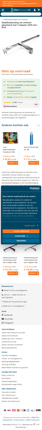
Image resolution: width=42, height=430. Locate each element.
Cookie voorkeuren (33, 420)
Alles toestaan (21, 231)
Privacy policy (19, 420)
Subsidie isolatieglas (9, 355)
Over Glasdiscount (8, 395)
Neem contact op (8, 375)
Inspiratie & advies (9, 392)
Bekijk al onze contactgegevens (15, 290)
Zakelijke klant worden (10, 398)
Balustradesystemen (9, 348)
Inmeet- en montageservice (12, 358)
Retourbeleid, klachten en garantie (15, 367)
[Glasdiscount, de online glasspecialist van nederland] (21, 8)
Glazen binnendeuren (10, 336)
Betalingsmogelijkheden (11, 361)
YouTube (8, 319)
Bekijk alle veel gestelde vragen (15, 302)
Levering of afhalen (9, 364)
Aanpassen (20, 236)
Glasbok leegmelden (9, 381)
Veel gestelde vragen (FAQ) (12, 384)
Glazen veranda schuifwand (12, 345)
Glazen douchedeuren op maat (13, 333)
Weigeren (21, 241)
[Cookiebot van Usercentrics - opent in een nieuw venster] (29, 188)
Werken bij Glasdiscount (11, 401)
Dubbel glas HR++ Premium (12, 339)
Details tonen (30, 225)
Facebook (7, 315)
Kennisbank (6, 378)
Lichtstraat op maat (9, 342)
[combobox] (19, 14)
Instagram (8, 322)
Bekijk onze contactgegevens (14, 306)
